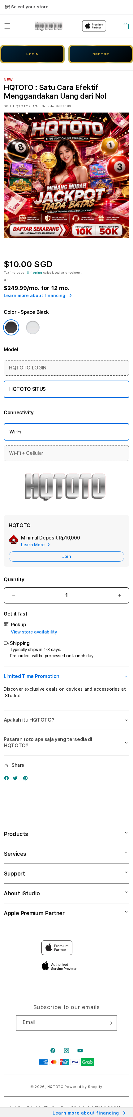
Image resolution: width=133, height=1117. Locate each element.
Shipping (34, 272)
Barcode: (48, 106)
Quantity (14, 579)
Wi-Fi (15, 432)
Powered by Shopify (83, 1087)
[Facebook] (8, 779)
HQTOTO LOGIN (27, 368)
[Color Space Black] (11, 327)
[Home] (49, 26)
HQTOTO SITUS (27, 389)
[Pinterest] (27, 779)
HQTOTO (55, 1087)
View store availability (34, 631)
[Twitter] (16, 779)
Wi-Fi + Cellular (26, 453)
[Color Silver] (33, 327)
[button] (7, 26)
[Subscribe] (110, 1023)
